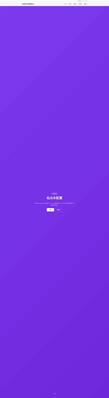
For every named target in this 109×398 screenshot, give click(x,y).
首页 (65, 4)
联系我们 (85, 4)
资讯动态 (75, 4)
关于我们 (70, 4)
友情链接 (80, 4)
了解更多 (50, 209)
